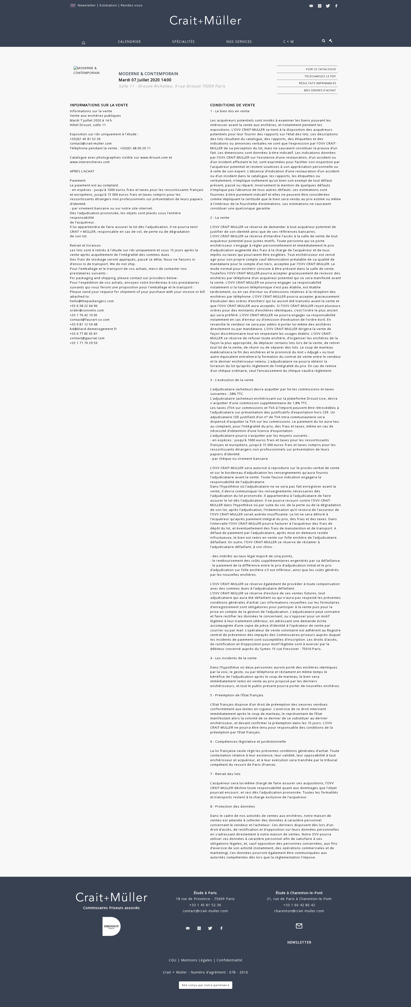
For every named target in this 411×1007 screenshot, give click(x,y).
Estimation (109, 5)
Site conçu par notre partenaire (206, 985)
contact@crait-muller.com (205, 911)
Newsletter (87, 5)
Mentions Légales (196, 960)
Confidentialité (228, 960)
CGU (172, 960)
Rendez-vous (132, 5)
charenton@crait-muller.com (299, 911)
